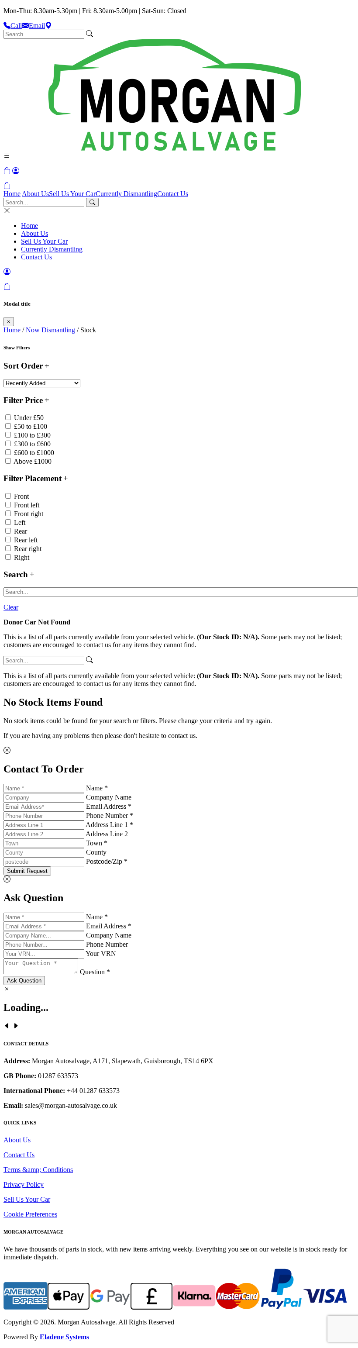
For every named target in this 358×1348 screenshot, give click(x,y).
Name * (97, 788)
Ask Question (24, 980)
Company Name (108, 797)
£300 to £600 (32, 444)
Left (19, 522)
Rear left (26, 540)
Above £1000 (33, 461)
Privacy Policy (23, 1184)
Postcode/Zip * (106, 861)
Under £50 (29, 417)
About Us (35, 193)
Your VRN (101, 953)
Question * (95, 972)
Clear (10, 607)
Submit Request (27, 871)
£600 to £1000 (34, 452)
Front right (28, 513)
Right (21, 557)
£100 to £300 (32, 435)
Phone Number (107, 944)
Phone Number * (109, 815)
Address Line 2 (107, 834)
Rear (20, 531)
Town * (96, 843)
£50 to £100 (30, 426)
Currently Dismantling (126, 193)
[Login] (15, 171)
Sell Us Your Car (72, 193)
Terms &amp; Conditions (38, 1169)
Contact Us (172, 193)
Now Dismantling (50, 330)
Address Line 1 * (109, 824)
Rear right (27, 548)
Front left (26, 505)
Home (12, 193)
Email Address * (108, 806)
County (96, 852)
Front (21, 496)
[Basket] (6, 186)
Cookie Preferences (30, 1214)
